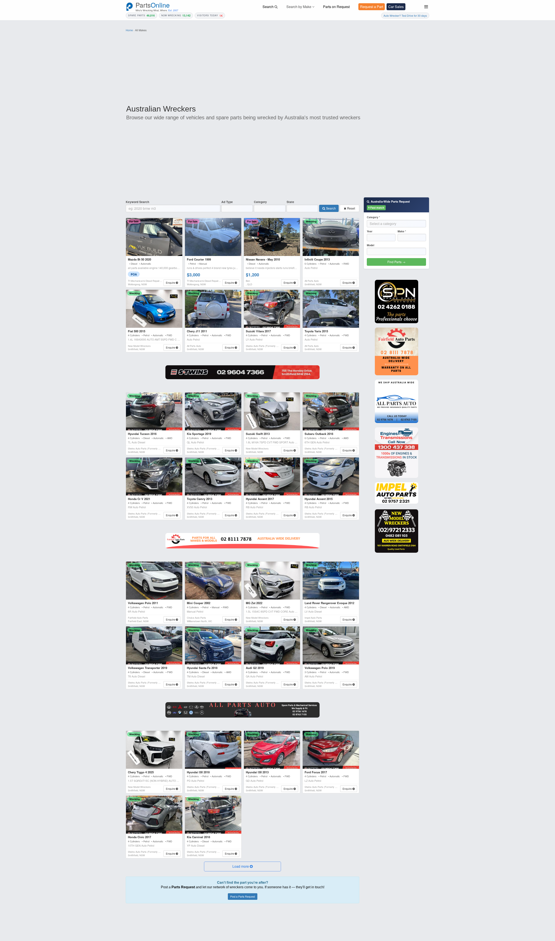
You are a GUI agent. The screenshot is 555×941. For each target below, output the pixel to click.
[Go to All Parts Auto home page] (396, 401)
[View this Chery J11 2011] (213, 309)
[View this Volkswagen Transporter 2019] (154, 645)
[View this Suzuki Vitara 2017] (272, 309)
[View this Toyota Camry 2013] (213, 476)
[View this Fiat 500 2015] (154, 309)
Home (129, 30)
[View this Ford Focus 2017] (331, 750)
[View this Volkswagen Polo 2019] (331, 645)
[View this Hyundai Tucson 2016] (154, 411)
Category (260, 202)
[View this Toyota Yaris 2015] (331, 309)
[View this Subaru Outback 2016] (331, 411)
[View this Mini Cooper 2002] (213, 581)
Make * (402, 231)
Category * (373, 217)
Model (370, 245)
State (290, 202)
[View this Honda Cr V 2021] (154, 476)
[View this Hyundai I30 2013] (272, 750)
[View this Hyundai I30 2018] (213, 750)
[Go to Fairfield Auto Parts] (242, 540)
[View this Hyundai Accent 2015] (331, 476)
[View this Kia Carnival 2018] (213, 815)
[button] (242, 866)
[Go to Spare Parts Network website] (242, 372)
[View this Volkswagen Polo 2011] (154, 581)
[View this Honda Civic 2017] (154, 815)
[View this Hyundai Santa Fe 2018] (213, 645)
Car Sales (396, 6)
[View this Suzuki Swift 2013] (272, 411)
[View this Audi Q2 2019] (272, 645)
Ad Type (227, 202)
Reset (350, 208)
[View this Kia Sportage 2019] (213, 411)
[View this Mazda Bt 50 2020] (154, 237)
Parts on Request (336, 6)
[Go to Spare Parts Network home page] (396, 301)
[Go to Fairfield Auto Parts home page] (396, 351)
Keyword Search (137, 202)
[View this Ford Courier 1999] (213, 237)
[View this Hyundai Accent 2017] (272, 476)
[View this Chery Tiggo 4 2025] (154, 750)
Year (369, 231)
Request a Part (371, 6)
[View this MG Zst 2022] (272, 581)
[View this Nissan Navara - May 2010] (272, 237)
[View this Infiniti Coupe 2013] (331, 237)
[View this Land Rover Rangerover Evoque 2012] (331, 581)
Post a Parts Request (242, 896)
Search (330, 208)
